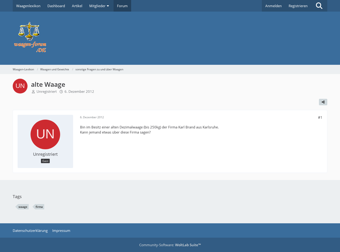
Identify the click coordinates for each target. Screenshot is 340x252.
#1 (320, 117)
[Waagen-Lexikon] (170, 38)
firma (39, 207)
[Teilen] (323, 102)
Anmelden (273, 5)
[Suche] (319, 6)
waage (23, 207)
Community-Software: (170, 245)
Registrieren (298, 5)
